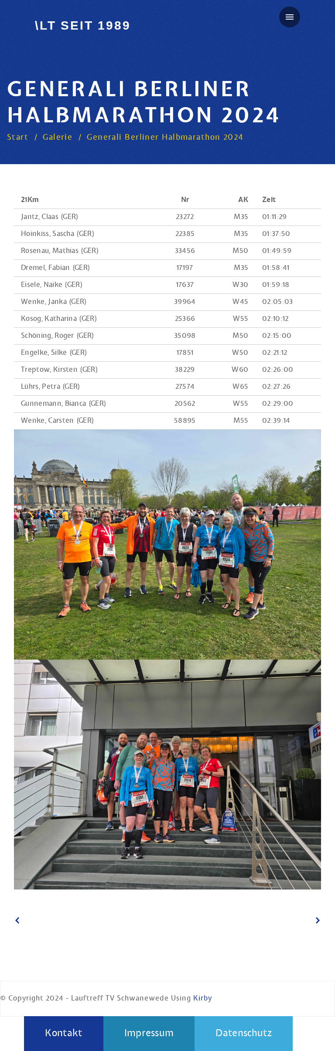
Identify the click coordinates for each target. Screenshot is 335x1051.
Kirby (202, 998)
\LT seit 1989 (82, 25)
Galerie (57, 137)
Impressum (149, 1033)
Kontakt (63, 1033)
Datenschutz (243, 1033)
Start (17, 137)
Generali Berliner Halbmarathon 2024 (165, 137)
